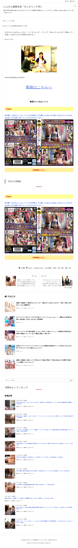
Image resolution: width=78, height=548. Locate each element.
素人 (70, 268)
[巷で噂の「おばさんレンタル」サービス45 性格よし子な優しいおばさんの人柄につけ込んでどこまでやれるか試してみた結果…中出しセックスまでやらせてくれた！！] (39, 142)
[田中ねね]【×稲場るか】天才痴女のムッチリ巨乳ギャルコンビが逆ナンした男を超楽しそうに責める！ (40, 457)
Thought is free (48, 542)
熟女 (62, 268)
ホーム (5, 20)
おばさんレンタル (38, 268)
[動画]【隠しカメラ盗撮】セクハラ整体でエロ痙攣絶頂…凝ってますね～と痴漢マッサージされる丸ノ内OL (29, 498)
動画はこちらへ (39, 87)
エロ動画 (12, 20)
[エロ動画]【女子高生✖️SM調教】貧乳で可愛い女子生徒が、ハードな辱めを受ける (35, 484)
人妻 (59, 268)
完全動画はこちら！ (39, 170)
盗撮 (66, 268)
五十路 (54, 268)
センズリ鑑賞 (47, 268)
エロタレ (30, 268)
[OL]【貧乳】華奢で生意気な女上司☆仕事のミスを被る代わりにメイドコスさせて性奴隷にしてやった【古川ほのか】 (43, 471)
